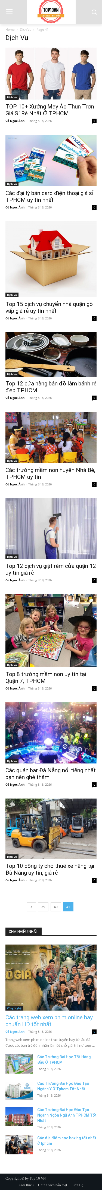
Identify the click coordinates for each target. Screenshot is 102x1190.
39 (43, 907)
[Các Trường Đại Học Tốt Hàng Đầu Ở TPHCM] (19, 1063)
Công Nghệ (14, 1008)
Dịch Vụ (25, 29)
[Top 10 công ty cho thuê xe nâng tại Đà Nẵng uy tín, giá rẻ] (51, 829)
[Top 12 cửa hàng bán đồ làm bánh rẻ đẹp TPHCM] (51, 354)
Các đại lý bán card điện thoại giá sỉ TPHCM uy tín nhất (49, 196)
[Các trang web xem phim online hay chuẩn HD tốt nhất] (51, 978)
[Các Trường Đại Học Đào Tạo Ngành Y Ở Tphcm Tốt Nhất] (19, 1090)
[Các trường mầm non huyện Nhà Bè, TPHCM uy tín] (51, 438)
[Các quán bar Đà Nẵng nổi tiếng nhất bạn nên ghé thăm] (51, 732)
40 (56, 907)
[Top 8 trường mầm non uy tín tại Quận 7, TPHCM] (51, 630)
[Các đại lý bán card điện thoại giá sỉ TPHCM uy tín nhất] (51, 160)
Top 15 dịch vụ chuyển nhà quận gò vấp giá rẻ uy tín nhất (49, 307)
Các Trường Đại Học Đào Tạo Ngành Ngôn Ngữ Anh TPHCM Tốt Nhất (67, 1115)
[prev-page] (31, 906)
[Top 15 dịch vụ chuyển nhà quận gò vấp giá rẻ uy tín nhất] (51, 259)
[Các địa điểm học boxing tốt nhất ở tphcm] (19, 1144)
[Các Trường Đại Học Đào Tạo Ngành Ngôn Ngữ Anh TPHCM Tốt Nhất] (19, 1116)
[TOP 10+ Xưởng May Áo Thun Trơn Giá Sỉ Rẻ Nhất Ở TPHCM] (51, 73)
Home (10, 29)
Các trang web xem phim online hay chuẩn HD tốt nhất (49, 1021)
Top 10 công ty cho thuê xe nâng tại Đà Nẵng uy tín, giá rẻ (49, 869)
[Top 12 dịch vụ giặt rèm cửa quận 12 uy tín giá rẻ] (51, 528)
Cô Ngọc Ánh (14, 121)
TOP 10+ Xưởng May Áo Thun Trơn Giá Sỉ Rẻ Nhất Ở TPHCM (49, 110)
